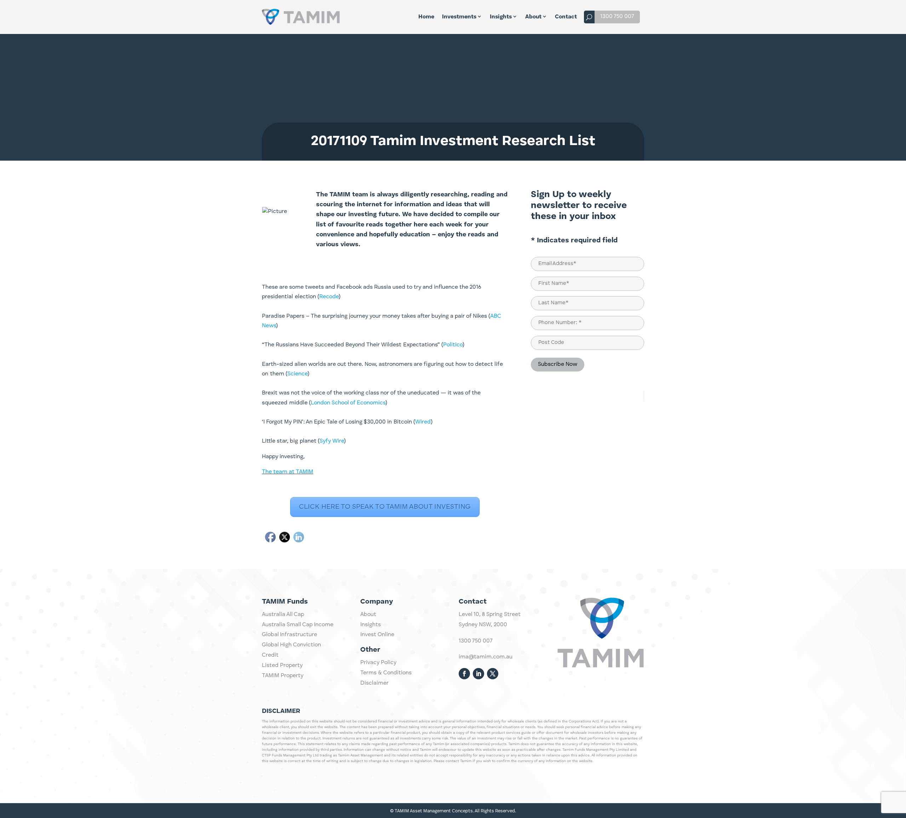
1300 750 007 (617, 16)
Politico (453, 345)
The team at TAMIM (287, 472)
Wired (423, 422)
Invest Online (377, 635)
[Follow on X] (492, 673)
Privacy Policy (378, 663)
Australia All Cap (283, 614)
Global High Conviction (291, 645)
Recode (329, 297)
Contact (566, 17)
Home (426, 17)
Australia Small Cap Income (297, 625)
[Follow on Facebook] (464, 673)
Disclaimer (374, 683)
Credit (270, 655)
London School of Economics (348, 403)
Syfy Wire (332, 441)
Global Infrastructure (289, 635)
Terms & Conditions (386, 673)
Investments (459, 17)
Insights (501, 17)
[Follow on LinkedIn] (478, 673)
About (533, 17)
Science (297, 374)
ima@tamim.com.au (485, 657)
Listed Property (282, 665)
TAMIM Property (282, 676)
